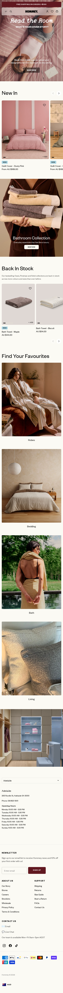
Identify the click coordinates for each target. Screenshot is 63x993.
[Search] (10, 11)
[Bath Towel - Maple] (18, 304)
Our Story (6, 885)
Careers (5, 894)
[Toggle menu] (6, 11)
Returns (37, 890)
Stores (5, 890)
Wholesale (6, 902)
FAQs (36, 902)
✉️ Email (6, 926)
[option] (31, 40)
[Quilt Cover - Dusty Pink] (25, 129)
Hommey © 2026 (8, 974)
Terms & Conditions (10, 911)
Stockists (6, 898)
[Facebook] (10, 945)
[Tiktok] (16, 945)
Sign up (37, 870)
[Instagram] (4, 945)
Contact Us (39, 907)
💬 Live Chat (8, 931)
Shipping (38, 885)
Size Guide (39, 894)
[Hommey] (31, 11)
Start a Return (40, 898)
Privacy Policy (8, 907)
